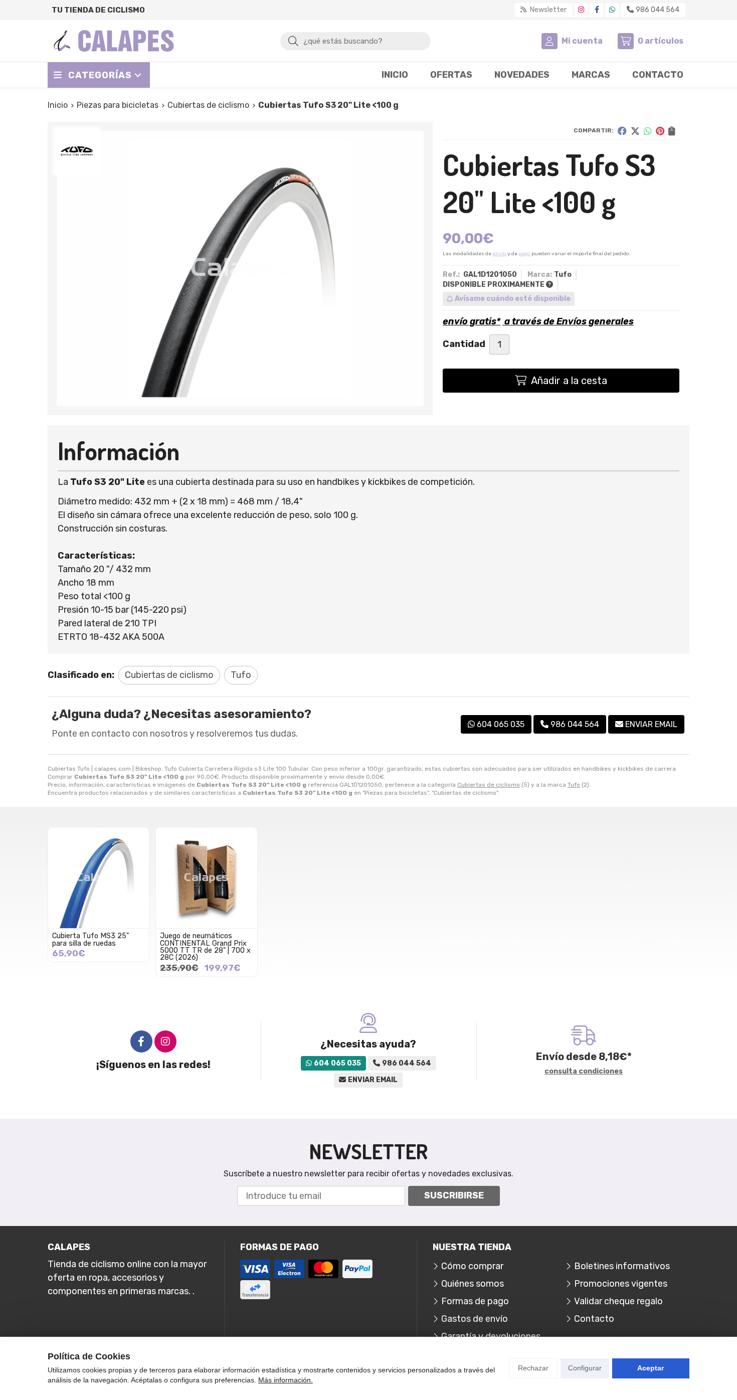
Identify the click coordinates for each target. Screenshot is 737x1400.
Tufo (574, 784)
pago (524, 254)
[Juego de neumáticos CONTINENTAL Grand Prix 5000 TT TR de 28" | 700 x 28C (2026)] (206, 877)
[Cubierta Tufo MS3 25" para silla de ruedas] (98, 877)
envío (499, 254)
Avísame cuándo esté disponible (513, 298)
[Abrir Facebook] (597, 10)
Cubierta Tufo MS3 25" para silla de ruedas (90, 939)
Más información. (285, 1380)
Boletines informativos (622, 1266)
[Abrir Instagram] (581, 10)
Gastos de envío (474, 1318)
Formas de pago (475, 1301)
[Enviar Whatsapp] (612, 10)
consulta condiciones (583, 1072)
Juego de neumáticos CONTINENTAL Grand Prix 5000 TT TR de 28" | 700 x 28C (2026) (205, 947)
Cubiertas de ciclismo (488, 784)
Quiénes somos (472, 1283)
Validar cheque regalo (618, 1301)
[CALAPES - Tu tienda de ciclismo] (114, 41)
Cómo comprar (472, 1266)
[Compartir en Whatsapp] (648, 131)
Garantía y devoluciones (490, 1336)
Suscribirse (454, 1195)
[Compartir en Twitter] (635, 131)
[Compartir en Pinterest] (660, 131)
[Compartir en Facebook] (622, 131)
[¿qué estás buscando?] (355, 40)
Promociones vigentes (620, 1283)
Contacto (594, 1318)
